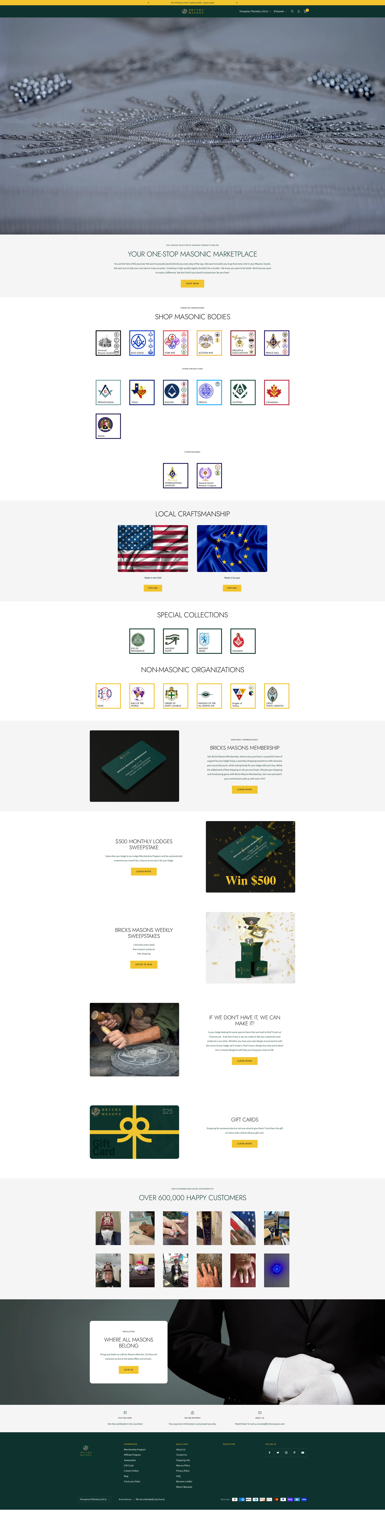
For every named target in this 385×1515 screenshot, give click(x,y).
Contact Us (181, 1455)
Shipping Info (183, 1460)
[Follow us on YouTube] (303, 1453)
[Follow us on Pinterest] (294, 1453)
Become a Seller (184, 1481)
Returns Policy (183, 1465)
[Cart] (305, 11)
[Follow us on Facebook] (269, 1453)
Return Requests (184, 1487)
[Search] (292, 11)
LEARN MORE (244, 1144)
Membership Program (135, 1449)
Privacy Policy (182, 1470)
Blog (126, 1476)
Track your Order (132, 1481)
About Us (180, 1449)
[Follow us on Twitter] (278, 1453)
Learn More (244, 789)
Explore (153, 588)
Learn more (208, 2)
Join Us (128, 1370)
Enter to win (144, 964)
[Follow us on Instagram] (286, 1453)
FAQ (178, 1476)
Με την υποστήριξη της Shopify (150, 1499)
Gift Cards (129, 1465)
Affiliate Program (132, 1455)
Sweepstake (130, 1460)
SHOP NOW (192, 283)
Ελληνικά (279, 11)
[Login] (298, 11)
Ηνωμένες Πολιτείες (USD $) (254, 11)
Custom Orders (131, 1470)
